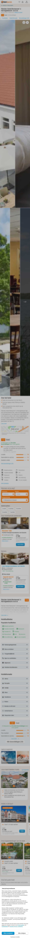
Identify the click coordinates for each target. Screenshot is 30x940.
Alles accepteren (8, 933)
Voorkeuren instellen (15, 937)
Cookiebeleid (5, 926)
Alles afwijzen (22, 933)
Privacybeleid (20, 925)
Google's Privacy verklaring (16, 926)
